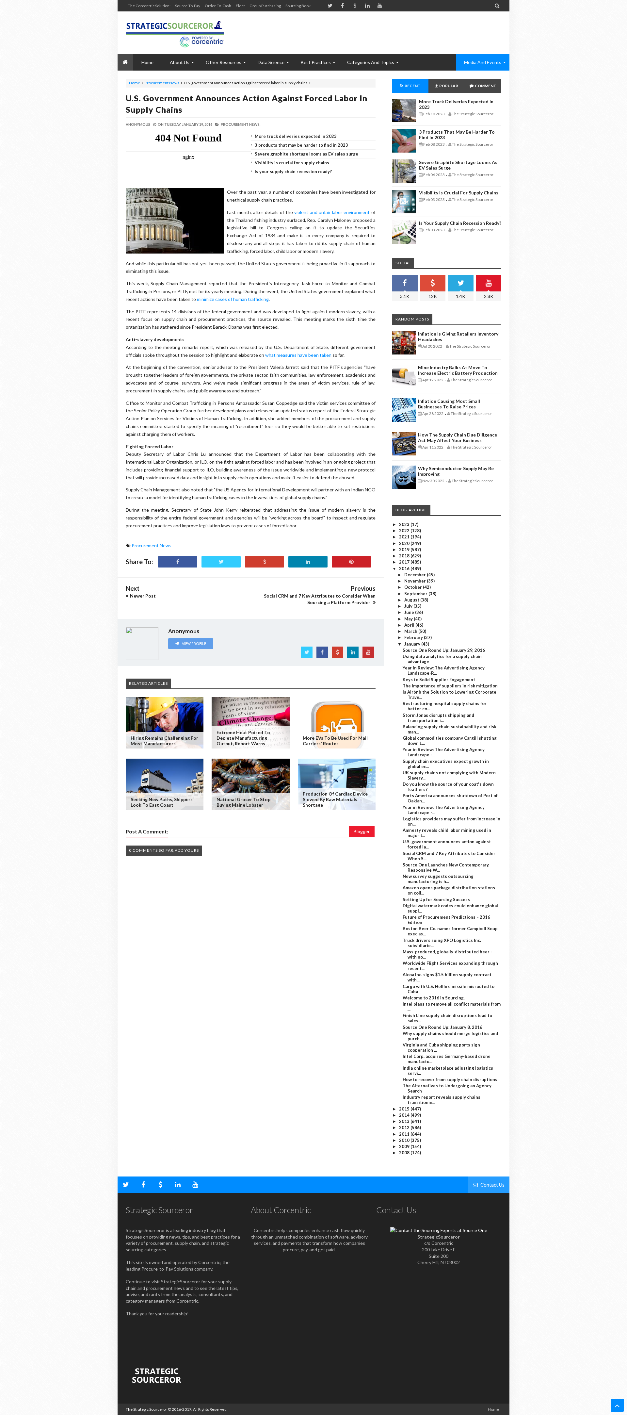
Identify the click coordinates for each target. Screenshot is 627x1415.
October (413, 587)
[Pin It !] (351, 562)
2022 (404, 530)
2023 (404, 524)
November (415, 581)
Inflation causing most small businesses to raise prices (449, 403)
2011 (404, 1134)
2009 (404, 1146)
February (414, 637)
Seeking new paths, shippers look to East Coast (162, 802)
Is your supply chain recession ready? (293, 171)
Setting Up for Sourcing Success (436, 899)
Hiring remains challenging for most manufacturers (164, 740)
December (415, 574)
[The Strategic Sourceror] (175, 32)
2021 (404, 536)
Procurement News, (240, 124)
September (416, 593)
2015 (404, 1108)
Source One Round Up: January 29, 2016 (444, 650)
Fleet (240, 5)
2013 (404, 1121)
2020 (404, 543)
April (409, 625)
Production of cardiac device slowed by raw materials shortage (335, 799)
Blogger (362, 831)
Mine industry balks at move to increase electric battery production (458, 370)
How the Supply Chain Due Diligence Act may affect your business (457, 437)
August (412, 599)
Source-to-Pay (187, 5)
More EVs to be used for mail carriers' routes (335, 740)
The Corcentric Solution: (149, 5)
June (409, 612)
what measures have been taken (298, 355)
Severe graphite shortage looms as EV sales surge (306, 153)
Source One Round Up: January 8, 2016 (442, 1027)
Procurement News (162, 82)
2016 (404, 568)
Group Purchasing (265, 5)
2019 (404, 549)
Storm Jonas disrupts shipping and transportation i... (438, 718)
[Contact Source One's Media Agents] (438, 1230)
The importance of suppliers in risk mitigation (450, 685)
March (411, 631)
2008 (404, 1152)
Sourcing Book (298, 5)
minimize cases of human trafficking (233, 299)
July (408, 606)
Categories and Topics (370, 62)
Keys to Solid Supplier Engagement (439, 679)
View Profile (193, 643)
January (412, 644)
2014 (404, 1115)
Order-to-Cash (218, 5)
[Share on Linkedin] (308, 562)
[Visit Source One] (264, 562)
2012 (404, 1127)
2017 (404, 562)
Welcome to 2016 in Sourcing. (434, 997)
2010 (404, 1140)
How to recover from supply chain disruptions (450, 1079)
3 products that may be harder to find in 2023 (301, 145)
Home (134, 82)
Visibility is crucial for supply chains (292, 162)
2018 (404, 555)
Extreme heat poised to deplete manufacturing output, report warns (243, 738)
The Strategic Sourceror (146, 1409)
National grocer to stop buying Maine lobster (243, 802)
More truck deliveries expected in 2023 (296, 136)
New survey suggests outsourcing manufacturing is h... (438, 879)
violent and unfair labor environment (332, 212)
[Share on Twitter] (221, 562)
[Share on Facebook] (177, 562)
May (409, 618)
